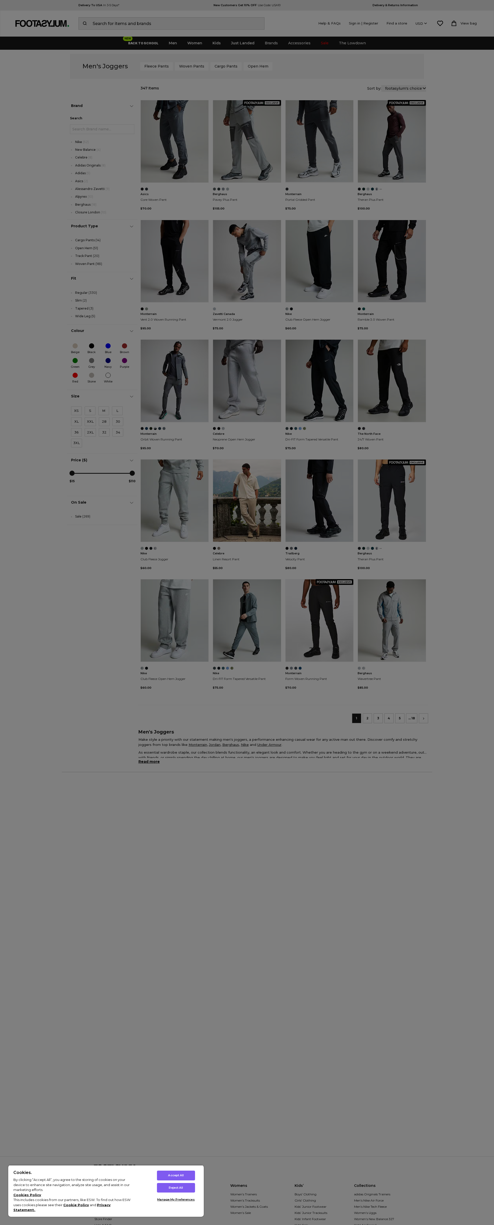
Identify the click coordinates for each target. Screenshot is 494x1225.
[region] (106, 1191)
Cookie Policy (76, 1205)
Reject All (176, 1187)
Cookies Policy (27, 1195)
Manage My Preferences (176, 1199)
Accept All (176, 1175)
